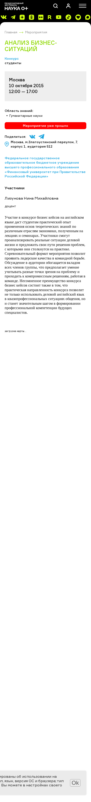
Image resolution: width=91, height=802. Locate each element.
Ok (75, 783)
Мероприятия (36, 32)
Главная (11, 32)
